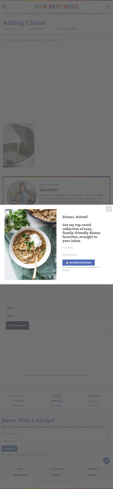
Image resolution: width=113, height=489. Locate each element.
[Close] (109, 209)
